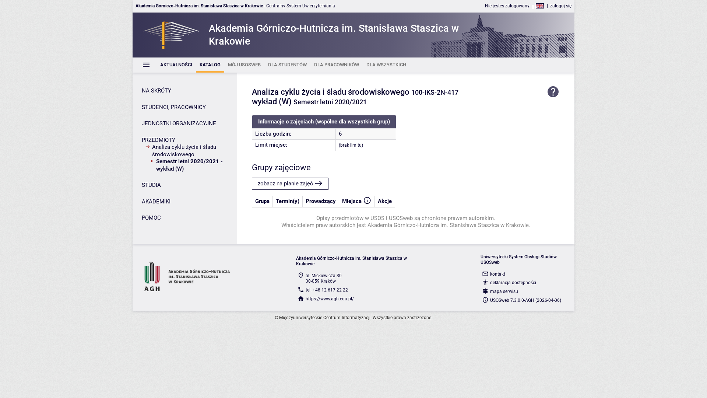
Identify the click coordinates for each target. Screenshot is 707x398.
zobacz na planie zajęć (285, 183)
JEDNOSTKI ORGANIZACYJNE (179, 123)
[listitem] (176, 65)
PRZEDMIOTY (158, 140)
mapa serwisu (504, 291)
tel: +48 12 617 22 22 (327, 290)
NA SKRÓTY (156, 90)
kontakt (497, 274)
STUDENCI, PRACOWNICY (174, 107)
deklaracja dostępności (513, 282)
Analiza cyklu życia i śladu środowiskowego (184, 151)
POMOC (151, 217)
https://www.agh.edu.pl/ (330, 298)
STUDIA (151, 185)
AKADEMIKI (156, 201)
